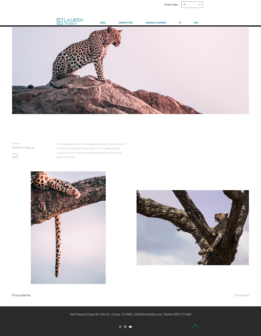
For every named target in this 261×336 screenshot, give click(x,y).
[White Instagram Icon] (125, 326)
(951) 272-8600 (182, 314)
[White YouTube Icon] (130, 326)
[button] (180, 22)
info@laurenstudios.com (148, 314)
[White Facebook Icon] (120, 326)
